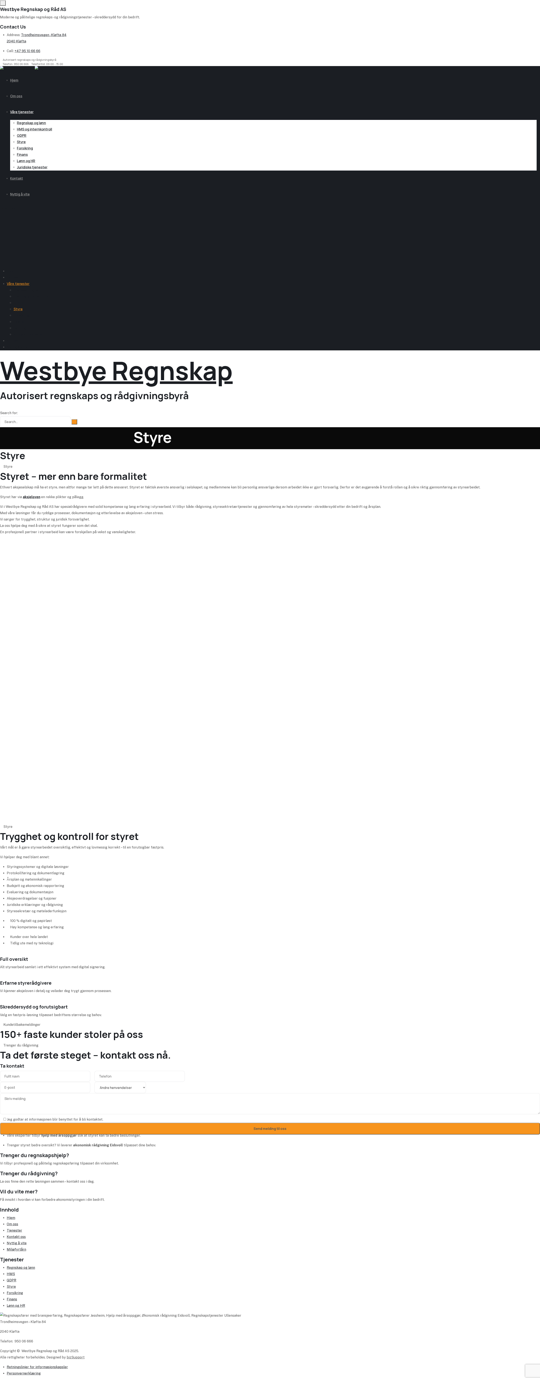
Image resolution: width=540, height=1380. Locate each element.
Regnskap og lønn (31, 123)
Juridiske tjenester (32, 167)
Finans (22, 154)
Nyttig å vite (20, 194)
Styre (21, 142)
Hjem (14, 80)
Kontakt (16, 178)
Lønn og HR (26, 161)
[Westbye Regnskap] (27, 69)
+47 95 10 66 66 (27, 51)
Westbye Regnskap (116, 235)
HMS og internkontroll (34, 129)
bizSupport (76, 1357)
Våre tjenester (22, 112)
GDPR (21, 135)
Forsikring (25, 148)
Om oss (16, 96)
